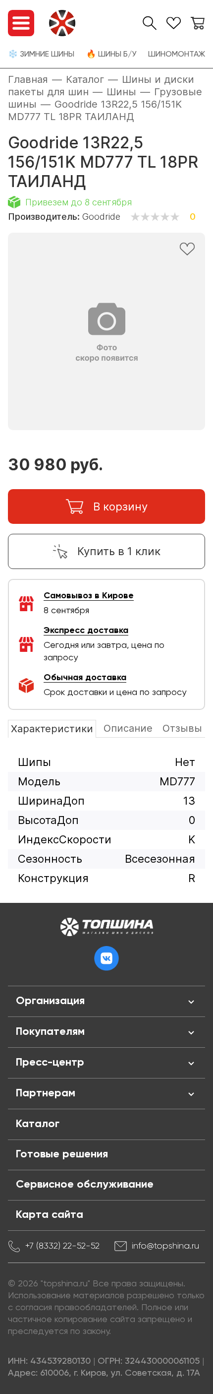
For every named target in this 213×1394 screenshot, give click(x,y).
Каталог (85, 79)
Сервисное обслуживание (85, 1184)
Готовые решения (62, 1154)
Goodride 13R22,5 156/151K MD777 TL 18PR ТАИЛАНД (95, 110)
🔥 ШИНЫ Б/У (111, 55)
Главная (28, 79)
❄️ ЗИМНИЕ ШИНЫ (41, 55)
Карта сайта (49, 1214)
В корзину (120, 506)
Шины (121, 92)
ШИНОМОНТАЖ (176, 55)
